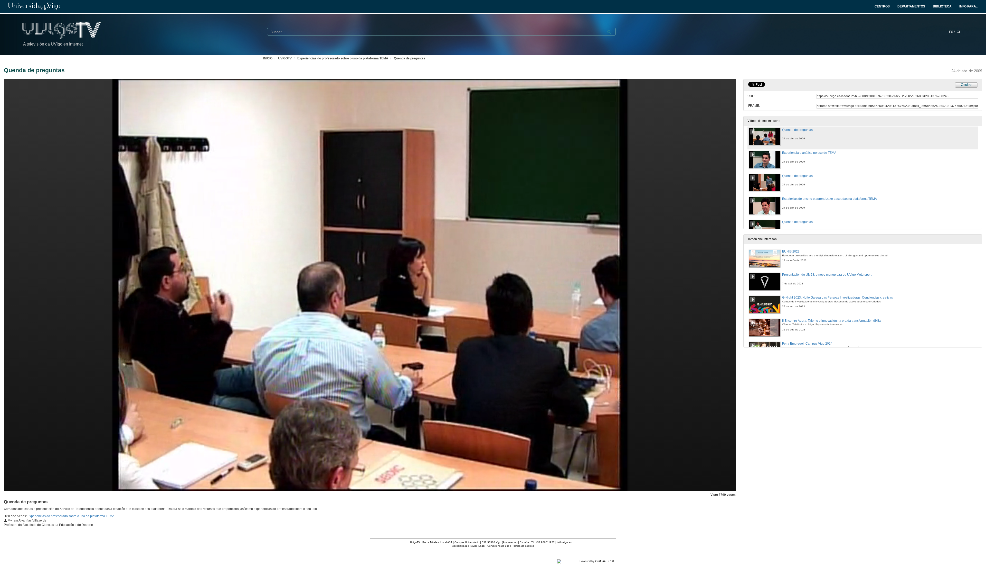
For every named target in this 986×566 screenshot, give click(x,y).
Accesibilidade (460, 545)
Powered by (597, 561)
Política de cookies (523, 545)
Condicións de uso (498, 545)
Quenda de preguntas (409, 58)
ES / (952, 32)
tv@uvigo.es (564, 542)
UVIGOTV (285, 58)
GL (959, 32)
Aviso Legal (478, 545)
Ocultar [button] (966, 85)
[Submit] (609, 32)
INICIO (267, 58)
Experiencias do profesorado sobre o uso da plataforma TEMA (342, 58)
